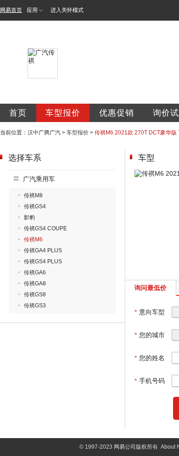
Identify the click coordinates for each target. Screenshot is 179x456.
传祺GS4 (35, 206)
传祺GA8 (35, 283)
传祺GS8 (35, 294)
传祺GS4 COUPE (45, 228)
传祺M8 (33, 195)
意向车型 (149, 312)
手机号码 (149, 380)
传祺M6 (33, 239)
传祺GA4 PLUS (43, 250)
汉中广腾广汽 (44, 132)
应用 (32, 10)
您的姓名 (149, 357)
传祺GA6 (35, 272)
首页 (18, 112)
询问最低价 (150, 287)
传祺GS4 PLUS (43, 261)
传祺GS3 (35, 305)
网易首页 (11, 10)
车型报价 (62, 112)
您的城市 (149, 335)
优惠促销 (116, 112)
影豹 (29, 217)
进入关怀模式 (67, 10)
